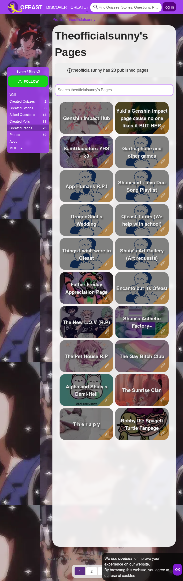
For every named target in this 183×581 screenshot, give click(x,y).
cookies (125, 558)
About (14, 141)
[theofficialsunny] (28, 41)
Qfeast (54, 559)
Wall (13, 94)
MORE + (16, 147)
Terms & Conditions (87, 559)
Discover (56, 7)
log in (169, 7)
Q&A (68, 559)
